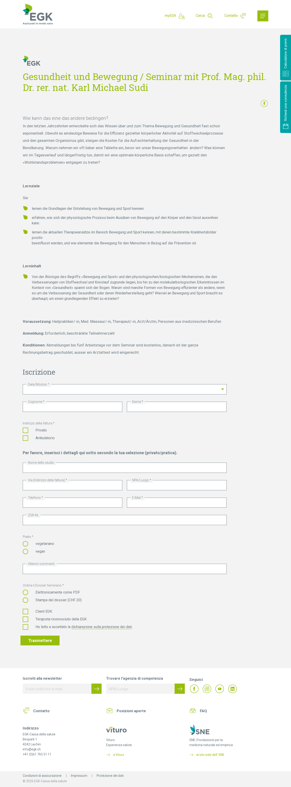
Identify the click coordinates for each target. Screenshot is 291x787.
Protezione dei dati (110, 775)
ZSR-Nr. (33, 515)
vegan (40, 551)
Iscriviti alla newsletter (42, 678)
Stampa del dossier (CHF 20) (58, 600)
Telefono (34, 497)
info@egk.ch (32, 749)
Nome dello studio (41, 462)
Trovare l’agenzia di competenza (134, 678)
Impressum (79, 775)
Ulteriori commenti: (41, 564)
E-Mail (136, 497)
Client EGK (43, 611)
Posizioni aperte (131, 711)
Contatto (231, 15)
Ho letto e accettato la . (84, 627)
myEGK (170, 15)
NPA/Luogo (140, 480)
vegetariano (44, 543)
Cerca (200, 15)
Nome (136, 402)
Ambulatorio (45, 438)
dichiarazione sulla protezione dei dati (101, 627)
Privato (41, 430)
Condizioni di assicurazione (42, 775)
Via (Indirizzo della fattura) (46, 480)
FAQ (203, 711)
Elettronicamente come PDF (57, 592)
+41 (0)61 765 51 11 (37, 754)
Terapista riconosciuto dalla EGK (61, 619)
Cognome (35, 402)
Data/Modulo (37, 384)
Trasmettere (40, 640)
